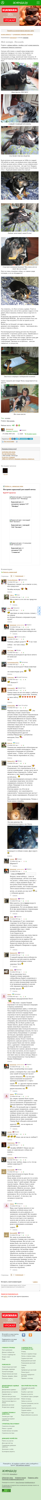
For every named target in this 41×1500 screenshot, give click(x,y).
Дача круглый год (7, 1443)
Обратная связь (7, 1478)
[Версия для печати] (17, 442)
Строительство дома (8, 1426)
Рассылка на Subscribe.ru (23, 1340)
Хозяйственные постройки (10, 1431)
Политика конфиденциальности (13, 1479)
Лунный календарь (7, 1371)
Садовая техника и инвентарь (8, 1413)
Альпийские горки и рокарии (29, 1396)
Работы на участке (7, 1441)
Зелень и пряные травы (28, 1356)
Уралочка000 (11, 688)
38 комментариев (31, 434)
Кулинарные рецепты (8, 1451)
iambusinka (10, 637)
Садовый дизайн (26, 1405)
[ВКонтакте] (23, 1335)
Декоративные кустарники (10, 1392)
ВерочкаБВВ (10, 1170)
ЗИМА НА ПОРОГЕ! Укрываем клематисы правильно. (18, 459)
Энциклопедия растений (9, 1367)
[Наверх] (39, 607)
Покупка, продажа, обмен (9, 1376)
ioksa (8, 608)
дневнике (25, 37)
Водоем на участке (27, 1394)
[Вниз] (39, 614)
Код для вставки (9, 441)
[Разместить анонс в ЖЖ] (30, 438)
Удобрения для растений (28, 1370)
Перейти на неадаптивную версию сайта (20, 30)
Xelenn (9, 994)
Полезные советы (7, 1378)
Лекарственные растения (9, 1374)
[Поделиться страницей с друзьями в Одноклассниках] (10, 438)
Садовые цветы (6, 1394)
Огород (23, 1351)
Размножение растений (28, 1363)
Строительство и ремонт (10, 1424)
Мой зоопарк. (11, 421)
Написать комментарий (10, 572)
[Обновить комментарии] (39, 611)
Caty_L (12, 595)
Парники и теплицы (27, 1378)
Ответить (9, 591)
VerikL (11, 917)
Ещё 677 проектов (9, 492)
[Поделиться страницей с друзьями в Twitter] (17, 438)
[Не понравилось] (21, 582)
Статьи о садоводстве (8, 1354)
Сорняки (23, 1365)
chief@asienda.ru (30, 1482)
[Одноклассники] (30, 1335)
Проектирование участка (28, 1408)
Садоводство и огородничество (27, 1348)
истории (7, 418)
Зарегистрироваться (9, 1294)
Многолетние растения (9, 1396)
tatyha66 (5, 474)
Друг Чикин (10, 650)
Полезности (6, 1364)
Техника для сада (7, 1416)
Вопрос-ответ (6, 1357)
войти (5, 1296)
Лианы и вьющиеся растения (11, 1399)
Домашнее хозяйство (9, 1438)
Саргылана (10, 677)
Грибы (23, 1367)
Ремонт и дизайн (7, 1428)
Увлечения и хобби (7, 1449)
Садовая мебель (26, 1410)
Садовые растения (27, 1358)
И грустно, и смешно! (8, 457)
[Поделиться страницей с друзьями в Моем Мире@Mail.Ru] (15, 438)
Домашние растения (8, 1405)
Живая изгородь (26, 1399)
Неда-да (9, 743)
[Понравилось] (23, 582)
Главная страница (8, 1347)
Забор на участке (26, 1401)
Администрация (20, 1478)
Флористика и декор (8, 1407)
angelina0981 (11, 705)
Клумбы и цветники (27, 1392)
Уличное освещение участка (29, 1403)
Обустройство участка (29, 1385)
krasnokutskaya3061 (13, 662)
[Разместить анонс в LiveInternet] (22, 438)
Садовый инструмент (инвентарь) (8, 1419)
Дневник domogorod (9, 449)
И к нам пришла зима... (9, 454)
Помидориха (11, 1143)
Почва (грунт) (25, 1372)
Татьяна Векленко (12, 580)
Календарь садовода (8, 1369)
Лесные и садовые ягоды (29, 1354)
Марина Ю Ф (11, 761)
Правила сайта (33, 1478)
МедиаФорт (13, 1474)
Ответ (13, 874)
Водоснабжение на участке (29, 1415)
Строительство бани (8, 1433)
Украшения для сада (27, 1412)
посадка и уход (22, 45)
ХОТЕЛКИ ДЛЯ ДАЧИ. (9, 452)
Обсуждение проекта (23, 1465)
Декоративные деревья (9, 1389)
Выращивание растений (28, 1360)
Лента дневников (7, 1350)
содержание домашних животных (23, 34)
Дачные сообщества (8, 1352)
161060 (12, 859)
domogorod (13, 37)
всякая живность (6, 34)
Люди (3, 1359)
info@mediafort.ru (7, 1486)
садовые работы (12, 45)
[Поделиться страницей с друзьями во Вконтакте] (12, 438)
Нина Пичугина (20, 1482)
